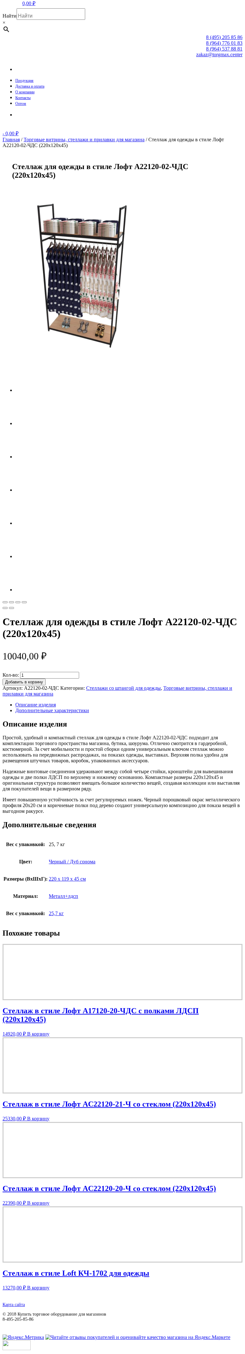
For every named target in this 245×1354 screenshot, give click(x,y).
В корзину (38, 1034)
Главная (11, 139)
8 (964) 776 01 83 (224, 43)
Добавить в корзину (24, 682)
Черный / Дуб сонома (72, 861)
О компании (24, 92)
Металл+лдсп (63, 896)
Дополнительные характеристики (52, 710)
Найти (10, 16)
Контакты (23, 98)
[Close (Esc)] (5, 602)
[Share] (11, 602)
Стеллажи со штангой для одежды (123, 688)
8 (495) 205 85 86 (224, 37)
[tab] (128, 705)
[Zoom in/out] (24, 602)
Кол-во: (11, 675)
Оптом (20, 103)
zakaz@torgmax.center (219, 54)
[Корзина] (20, 115)
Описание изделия (35, 704)
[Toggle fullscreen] (17, 602)
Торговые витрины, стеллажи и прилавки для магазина (84, 139)
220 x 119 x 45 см (67, 879)
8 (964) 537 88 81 (224, 48)
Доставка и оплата (29, 86)
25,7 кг (56, 913)
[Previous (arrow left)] (5, 608)
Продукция (24, 80)
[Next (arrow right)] (11, 608)
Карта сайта (14, 1304)
